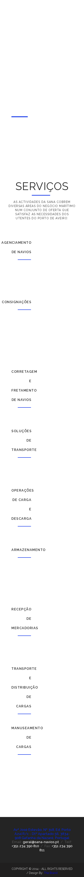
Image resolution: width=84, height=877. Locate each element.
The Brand (50, 873)
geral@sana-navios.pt (41, 842)
